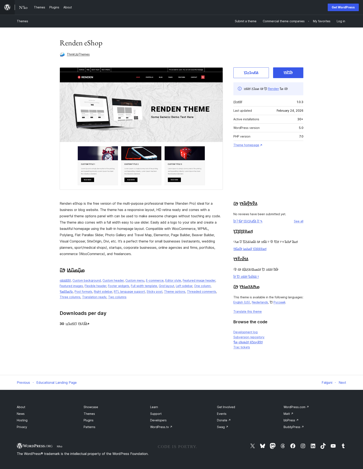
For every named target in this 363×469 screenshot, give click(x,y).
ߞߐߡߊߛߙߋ (65, 280)
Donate (224, 420)
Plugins (88, 420)
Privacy (22, 427)
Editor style (173, 280)
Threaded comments (201, 291)
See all (298, 221)
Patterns (89, 427)
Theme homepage (246, 145)
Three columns (70, 297)
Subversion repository (248, 337)
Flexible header (95, 286)
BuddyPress (294, 427)
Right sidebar (103, 291)
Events (221, 413)
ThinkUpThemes (78, 54)
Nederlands (260, 302)
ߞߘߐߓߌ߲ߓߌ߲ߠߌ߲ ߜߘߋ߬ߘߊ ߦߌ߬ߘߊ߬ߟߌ (250, 249)
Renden (273, 88)
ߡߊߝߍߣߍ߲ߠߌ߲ (251, 73)
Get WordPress (343, 7)
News (21, 413)
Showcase (91, 407)
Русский (279, 302)
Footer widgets (118, 286)
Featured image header (199, 280)
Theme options (174, 291)
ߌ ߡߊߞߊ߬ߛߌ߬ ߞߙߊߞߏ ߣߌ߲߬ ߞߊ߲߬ (246, 276)
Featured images (71, 286)
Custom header (113, 280)
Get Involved (226, 407)
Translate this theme (247, 311)
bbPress (291, 420)
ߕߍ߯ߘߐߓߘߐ (66, 291)
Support (156, 413)
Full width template (144, 286)
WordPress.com (296, 407)
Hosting (22, 420)
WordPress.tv (161, 427)
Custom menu (134, 280)
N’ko (59, 446)
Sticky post (154, 291)
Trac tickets (241, 347)
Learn (154, 407)
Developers (158, 420)
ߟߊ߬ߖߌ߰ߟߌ (288, 73)
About (21, 407)
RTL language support (129, 291)
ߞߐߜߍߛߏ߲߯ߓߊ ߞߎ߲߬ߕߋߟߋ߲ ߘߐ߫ (248, 342)
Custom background (86, 280)
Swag (222, 427)
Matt (288, 413)
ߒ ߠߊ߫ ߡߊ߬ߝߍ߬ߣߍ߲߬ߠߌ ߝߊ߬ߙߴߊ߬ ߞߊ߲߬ (247, 221)
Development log (245, 332)
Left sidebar (184, 286)
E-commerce (155, 280)
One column (202, 286)
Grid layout (166, 286)
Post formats (83, 291)
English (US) (241, 302)
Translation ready (94, 297)
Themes (22, 21)
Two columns (117, 297)
